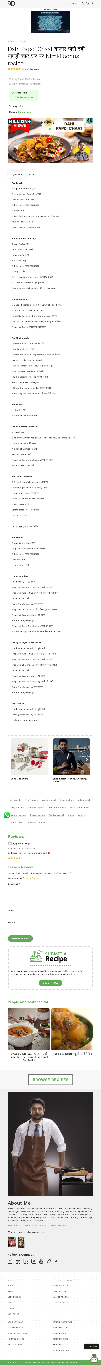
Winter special (56, 815)
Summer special (18, 815)
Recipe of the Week (62, 1280)
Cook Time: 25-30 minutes (27, 83)
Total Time (20, 92)
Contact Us (13, 1314)
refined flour (16, 822)
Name (12, 910)
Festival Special (61, 1303)
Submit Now (50, 983)
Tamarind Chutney (36, 822)
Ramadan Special (36, 807)
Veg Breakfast (15, 1322)
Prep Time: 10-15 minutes (26, 79)
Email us (16, 1225)
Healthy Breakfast (62, 1322)
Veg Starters (31, 800)
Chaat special (49, 800)
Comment (14, 884)
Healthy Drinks (60, 1339)
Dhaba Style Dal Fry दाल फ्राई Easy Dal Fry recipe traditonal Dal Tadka (28, 1057)
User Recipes (14, 1297)
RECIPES (72, 3)
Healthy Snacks (60, 1350)
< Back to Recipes (17, 41)
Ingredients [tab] (16, 174)
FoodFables (61, 1225)
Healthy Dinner (60, 1333)
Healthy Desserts (61, 1328)
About (11, 1286)
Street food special (80, 807)
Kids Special (83, 800)
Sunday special (37, 815)
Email (11, 922)
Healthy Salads (60, 1344)
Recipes (11, 1280)
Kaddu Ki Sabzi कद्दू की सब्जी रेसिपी (72, 1053)
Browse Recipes (51, 1079)
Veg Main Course (16, 1328)
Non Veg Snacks (16, 1339)
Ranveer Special (57, 807)
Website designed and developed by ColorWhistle (55, 1362)
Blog (10, 1303)
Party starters (17, 807)
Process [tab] (33, 174)
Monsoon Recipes (61, 1286)
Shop (10, 1291)
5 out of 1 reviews (30, 69)
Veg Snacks (15, 800)
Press (11, 1308)
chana (71, 815)
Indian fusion (25, 112)
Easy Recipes (67, 800)
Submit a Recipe (38, 1225)
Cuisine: (13, 112)
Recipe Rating (16, 878)
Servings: (14, 106)
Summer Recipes (60, 1297)
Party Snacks (59, 1291)
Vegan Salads (15, 1344)
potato (81, 815)
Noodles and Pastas (18, 1333)
